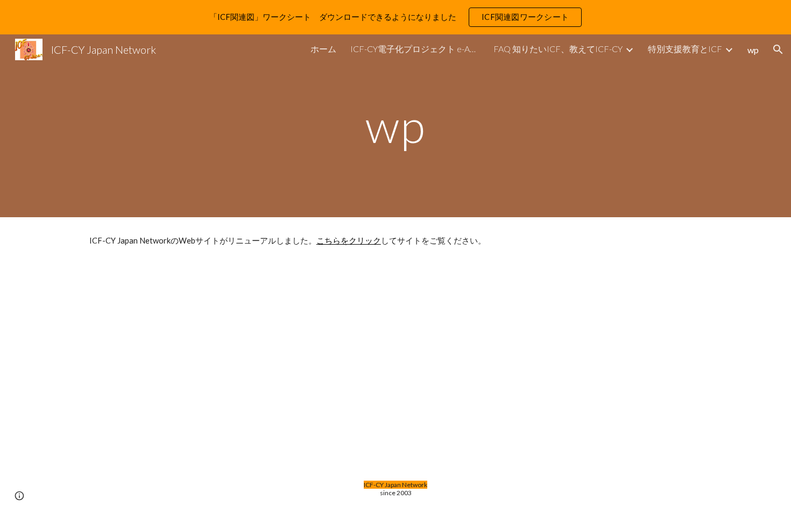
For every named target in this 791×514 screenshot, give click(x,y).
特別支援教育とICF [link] (685, 49)
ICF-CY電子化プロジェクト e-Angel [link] (414, 49)
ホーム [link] (323, 49)
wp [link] (753, 50)
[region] (395, 17)
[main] (395, 125)
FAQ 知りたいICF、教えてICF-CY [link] (558, 49)
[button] (778, 49)
